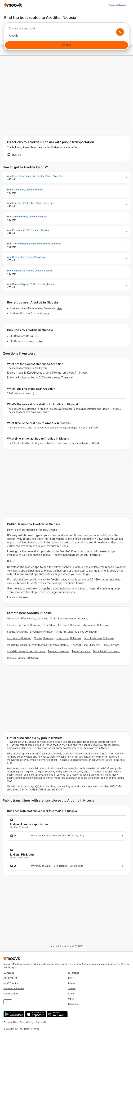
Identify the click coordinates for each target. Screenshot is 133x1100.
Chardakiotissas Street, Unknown (26, 651)
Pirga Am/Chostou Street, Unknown (76, 631)
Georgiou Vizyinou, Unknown (23, 658)
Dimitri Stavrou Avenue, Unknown (68, 618)
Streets (72, 988)
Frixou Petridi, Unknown (106, 651)
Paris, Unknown (110, 644)
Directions (73, 1004)
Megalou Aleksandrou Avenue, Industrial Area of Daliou (37, 644)
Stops (71, 993)
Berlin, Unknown (81, 651)
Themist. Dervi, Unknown (85, 644)
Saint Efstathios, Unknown (99, 638)
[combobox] (66, 29)
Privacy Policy (26, 1022)
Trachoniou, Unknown (68, 638)
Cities (71, 999)
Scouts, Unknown (17, 631)
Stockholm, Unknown (42, 631)
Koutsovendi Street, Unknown (24, 625)
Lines (71, 978)
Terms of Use (10, 1022)
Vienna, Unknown (44, 638)
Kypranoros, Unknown (95, 625)
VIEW (59, 308)
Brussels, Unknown (58, 651)
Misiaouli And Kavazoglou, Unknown (27, 618)
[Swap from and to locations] (120, 32)
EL (8, 1002)
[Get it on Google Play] (13, 1014)
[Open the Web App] (57, 1014)
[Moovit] (13, 5)
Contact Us (41, 1022)
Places (71, 983)
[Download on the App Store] (35, 1014)
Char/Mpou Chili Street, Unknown (62, 625)
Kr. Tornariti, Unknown (19, 638)
